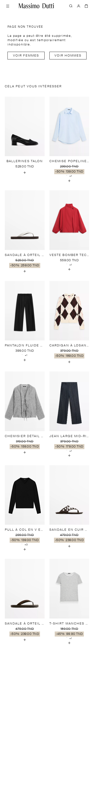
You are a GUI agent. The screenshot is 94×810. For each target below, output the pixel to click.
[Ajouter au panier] (25, 172)
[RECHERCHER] (71, 6)
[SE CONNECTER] (78, 6)
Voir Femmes (26, 55)
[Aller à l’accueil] (36, 5)
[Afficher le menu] (8, 6)
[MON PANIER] (86, 6)
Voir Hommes (68, 55)
